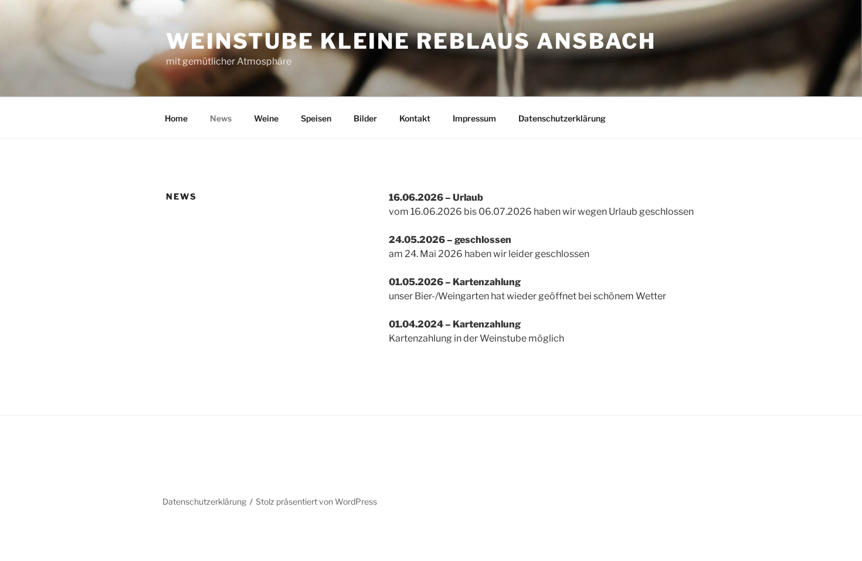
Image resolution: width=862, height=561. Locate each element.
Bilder (365, 118)
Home (176, 118)
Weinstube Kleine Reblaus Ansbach (411, 41)
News (221, 118)
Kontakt (414, 118)
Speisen (316, 118)
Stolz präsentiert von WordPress (316, 501)
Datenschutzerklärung (562, 118)
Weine (266, 118)
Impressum (474, 118)
